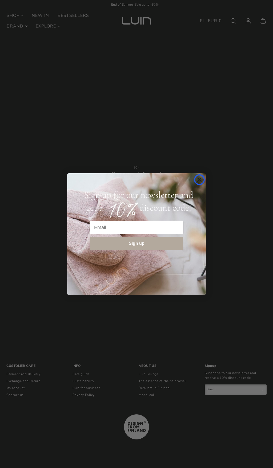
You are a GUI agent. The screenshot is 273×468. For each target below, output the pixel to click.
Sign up (136, 243)
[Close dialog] (199, 179)
